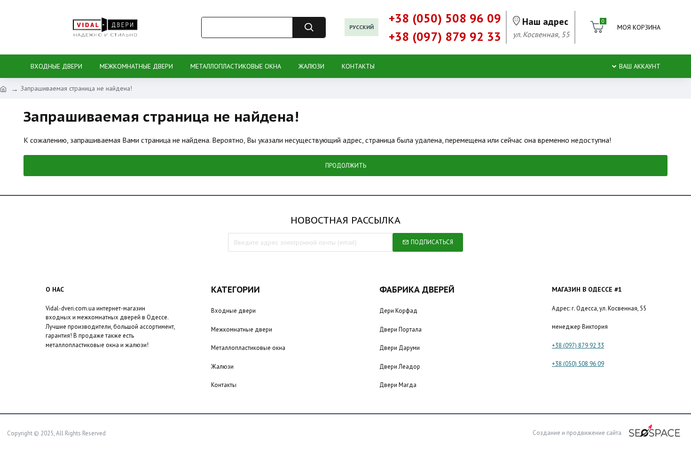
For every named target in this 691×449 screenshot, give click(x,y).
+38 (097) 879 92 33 (578, 345)
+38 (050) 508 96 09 (578, 364)
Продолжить (345, 166)
